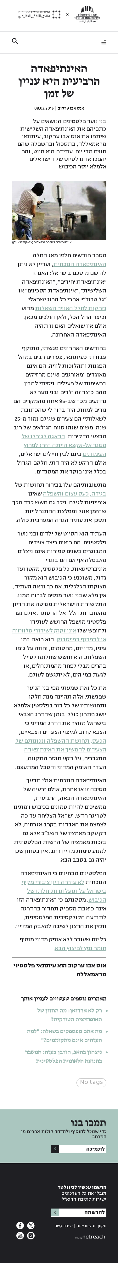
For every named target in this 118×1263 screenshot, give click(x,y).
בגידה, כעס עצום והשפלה (74, 494)
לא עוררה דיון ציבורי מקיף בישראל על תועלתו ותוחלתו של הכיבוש (64, 891)
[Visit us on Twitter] (30, 1227)
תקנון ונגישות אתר (91, 1226)
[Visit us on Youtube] (20, 1237)
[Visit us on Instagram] (30, 1237)
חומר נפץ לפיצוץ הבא (80, 948)
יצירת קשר (64, 1226)
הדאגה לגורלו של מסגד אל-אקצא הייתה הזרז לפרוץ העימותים (64, 445)
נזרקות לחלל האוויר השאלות (70, 308)
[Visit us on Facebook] (20, 1227)
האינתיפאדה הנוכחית (79, 264)
